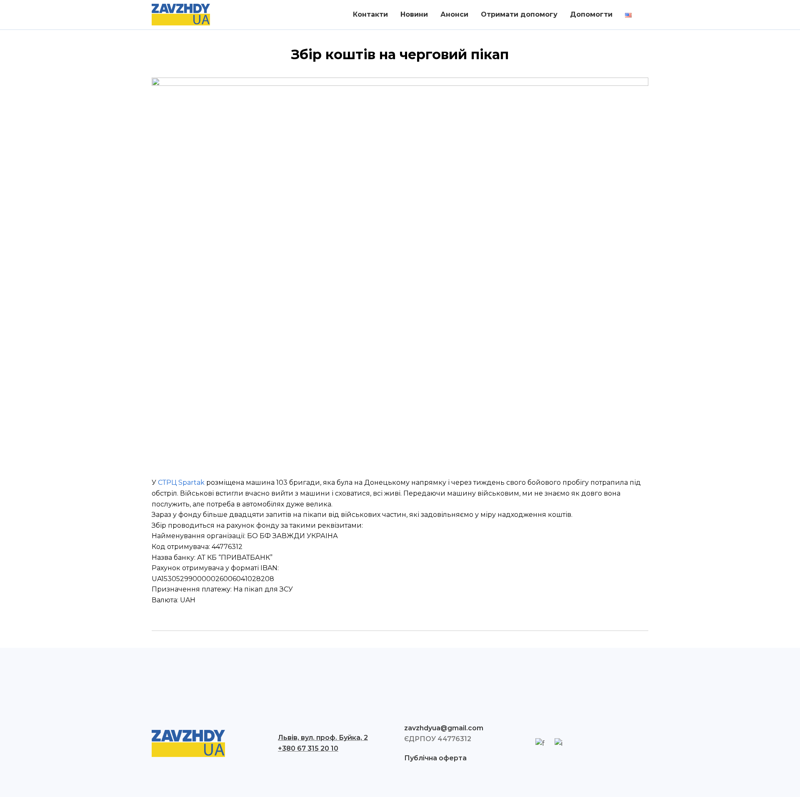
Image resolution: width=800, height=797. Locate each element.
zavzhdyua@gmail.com (443, 728)
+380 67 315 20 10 (308, 748)
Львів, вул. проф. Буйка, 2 (323, 738)
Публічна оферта (435, 758)
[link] (181, 482)
